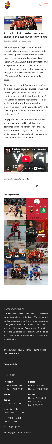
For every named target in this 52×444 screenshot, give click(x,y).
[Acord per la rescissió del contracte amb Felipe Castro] (15, 231)
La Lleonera (13, 353)
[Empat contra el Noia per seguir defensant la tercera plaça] (15, 253)
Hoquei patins (26, 41)
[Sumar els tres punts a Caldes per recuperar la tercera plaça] (15, 274)
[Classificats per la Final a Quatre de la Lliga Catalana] (37, 253)
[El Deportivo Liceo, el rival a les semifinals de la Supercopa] (37, 209)
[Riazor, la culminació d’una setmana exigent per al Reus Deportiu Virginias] (23, 23)
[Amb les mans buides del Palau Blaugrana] (15, 209)
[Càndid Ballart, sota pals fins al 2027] (37, 231)
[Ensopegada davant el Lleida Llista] (37, 274)
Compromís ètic (11, 364)
